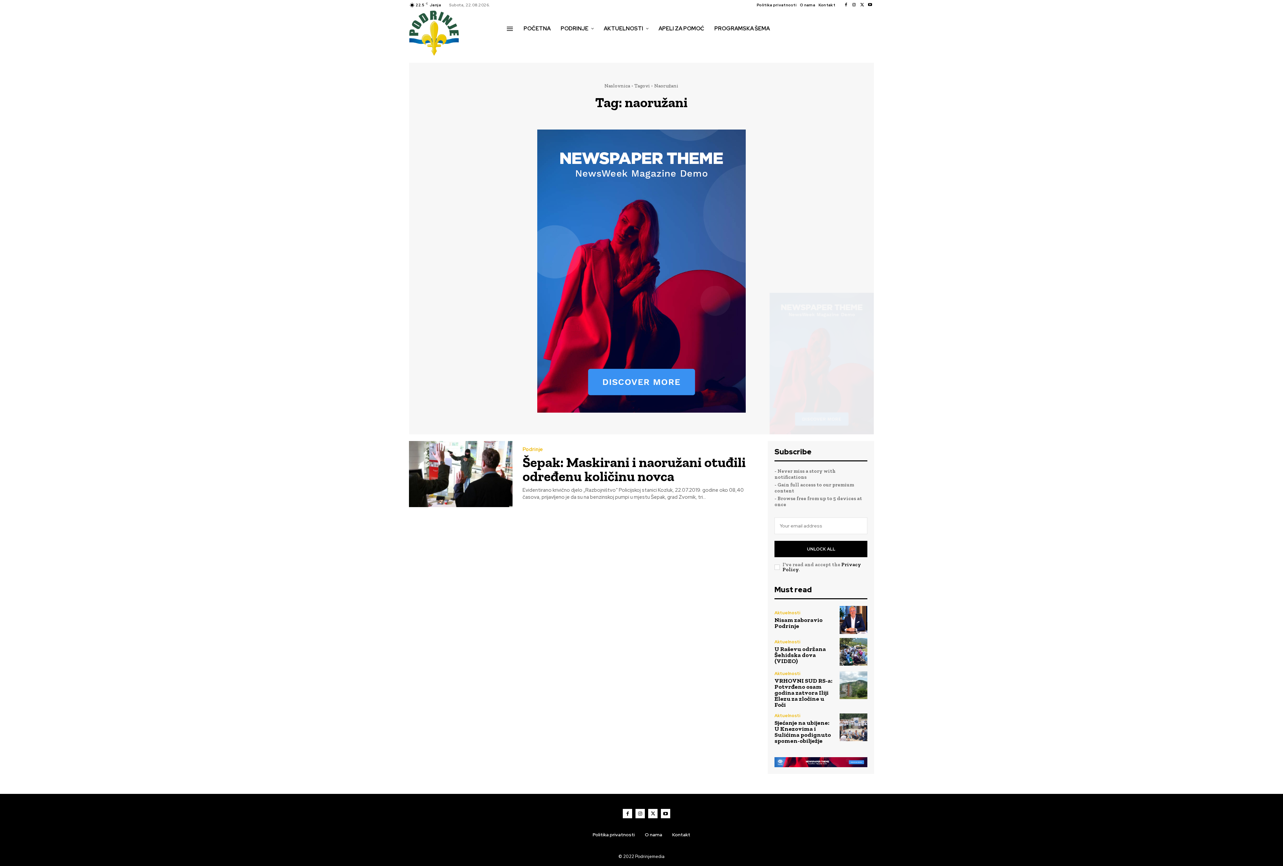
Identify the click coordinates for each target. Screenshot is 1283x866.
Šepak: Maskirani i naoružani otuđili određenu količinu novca (634, 469)
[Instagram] (854, 5)
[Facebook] (846, 5)
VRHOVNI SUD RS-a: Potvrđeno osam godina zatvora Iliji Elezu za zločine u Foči (803, 692)
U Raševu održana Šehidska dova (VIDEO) (800, 655)
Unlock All (821, 549)
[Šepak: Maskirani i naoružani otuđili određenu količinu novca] (461, 474)
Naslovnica (617, 86)
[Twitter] (862, 5)
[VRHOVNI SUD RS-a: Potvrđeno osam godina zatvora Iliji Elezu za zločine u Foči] (853, 685)
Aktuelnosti (787, 613)
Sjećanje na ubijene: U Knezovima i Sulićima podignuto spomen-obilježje (802, 731)
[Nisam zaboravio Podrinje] (853, 620)
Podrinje (533, 449)
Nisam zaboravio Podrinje (798, 623)
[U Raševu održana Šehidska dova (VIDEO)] (853, 652)
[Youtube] (870, 5)
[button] (514, 43)
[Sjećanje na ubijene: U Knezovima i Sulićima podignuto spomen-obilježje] (853, 727)
